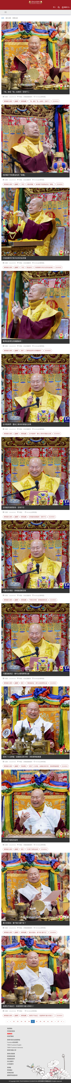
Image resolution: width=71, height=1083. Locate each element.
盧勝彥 (16, 101)
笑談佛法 (23, 766)
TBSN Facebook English (14, 1045)
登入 (54, 7)
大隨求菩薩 (30, 184)
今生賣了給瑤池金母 (32, 849)
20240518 (56, 101)
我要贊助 (9, 1028)
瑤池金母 (29, 267)
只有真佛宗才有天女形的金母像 (43, 267)
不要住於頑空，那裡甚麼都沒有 (38, 600)
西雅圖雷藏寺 (11, 1059)
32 (14, 1021)
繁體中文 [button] (66, 7)
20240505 (60, 184)
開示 (22, 350)
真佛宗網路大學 (11, 1050)
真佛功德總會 (11, 1053)
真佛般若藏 (10, 1072)
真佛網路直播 (11, 1056)
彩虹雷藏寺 (10, 1061)
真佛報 (9, 1067)
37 (33, 1021)
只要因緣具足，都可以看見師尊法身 (37, 683)
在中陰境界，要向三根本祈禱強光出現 (40, 433)
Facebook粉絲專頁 (12, 1042)
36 (29, 1021)
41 (48, 1021)
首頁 (2, 18)
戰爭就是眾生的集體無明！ (34, 350)
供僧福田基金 (11, 1031)
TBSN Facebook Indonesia (15, 1047)
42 (52, 1021)
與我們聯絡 (10, 1036)
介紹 (22, 184)
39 (40, 1021)
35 (25, 1021)
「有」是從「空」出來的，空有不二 (39, 101)
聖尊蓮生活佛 (8, 101)
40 (44, 1021)
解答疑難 (23, 101)
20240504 (65, 766)
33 (17, 1021)
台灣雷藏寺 (10, 1064)
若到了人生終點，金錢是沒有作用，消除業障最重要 (44, 766)
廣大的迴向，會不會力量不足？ (38, 932)
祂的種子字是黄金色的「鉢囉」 (45, 184)
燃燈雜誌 (9, 1070)
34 (21, 1021)
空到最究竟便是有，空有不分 (37, 517)
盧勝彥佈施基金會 (12, 1075)
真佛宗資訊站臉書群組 (13, 1040)
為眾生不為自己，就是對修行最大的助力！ (41, 1015)
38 (36, 1021)
